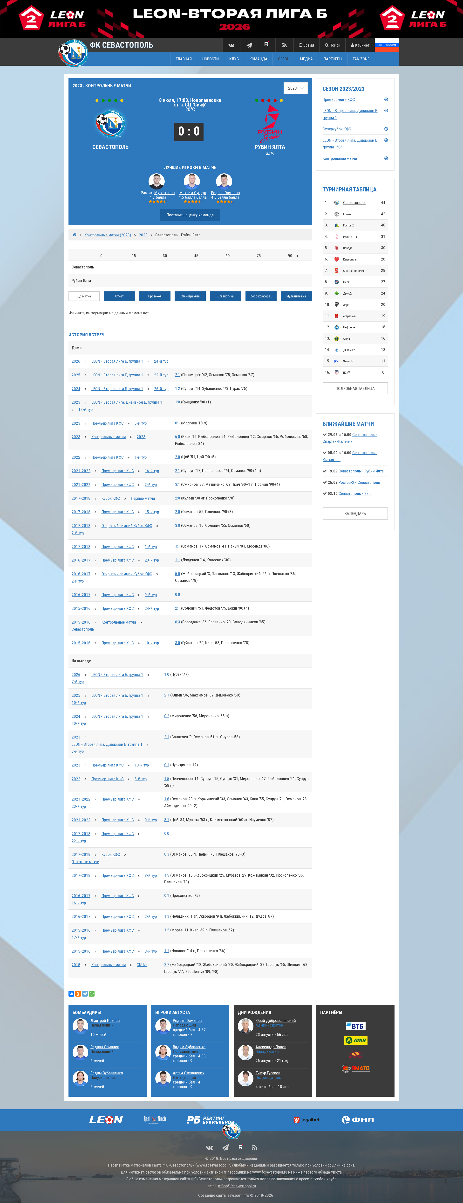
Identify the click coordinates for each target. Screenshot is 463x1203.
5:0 (177, 573)
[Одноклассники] (78, 994)
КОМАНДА (258, 58)
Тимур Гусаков (268, 1072)
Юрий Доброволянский (276, 1020)
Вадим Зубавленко (106, 1072)
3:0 (177, 525)
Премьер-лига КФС (107, 423)
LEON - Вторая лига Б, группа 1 (117, 361)
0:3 (177, 621)
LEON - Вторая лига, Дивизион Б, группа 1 (126, 402)
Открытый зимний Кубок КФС (127, 525)
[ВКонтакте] (71, 994)
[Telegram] (85, 994)
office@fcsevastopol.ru (237, 1185)
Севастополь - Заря (355, 493)
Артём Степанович (188, 1072)
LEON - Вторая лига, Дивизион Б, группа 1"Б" (350, 144)
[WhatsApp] (92, 994)
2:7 (166, 964)
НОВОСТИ (210, 58)
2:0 (177, 456)
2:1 (177, 374)
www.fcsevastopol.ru (214, 1165)
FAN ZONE (361, 58)
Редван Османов (225, 192)
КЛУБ (234, 58)
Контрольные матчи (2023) (107, 234)
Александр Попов (271, 1046)
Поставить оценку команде (190, 214)
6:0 (177, 436)
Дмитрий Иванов (105, 1020)
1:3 (166, 916)
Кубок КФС (111, 498)
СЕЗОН (283, 58)
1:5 (166, 778)
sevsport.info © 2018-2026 (250, 1195)
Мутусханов (164, 192)
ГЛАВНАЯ (184, 58)
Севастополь (354, 202)
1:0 (177, 402)
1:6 (166, 798)
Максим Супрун (192, 192)
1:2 (177, 388)
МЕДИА (306, 58)
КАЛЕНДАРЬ (355, 513)
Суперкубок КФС (337, 129)
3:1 (177, 484)
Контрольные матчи (108, 436)
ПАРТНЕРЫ (333, 58)
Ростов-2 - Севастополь (359, 482)
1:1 (177, 559)
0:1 (177, 423)
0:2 (166, 715)
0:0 (177, 594)
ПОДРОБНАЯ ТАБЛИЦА (355, 388)
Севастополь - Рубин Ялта (361, 471)
